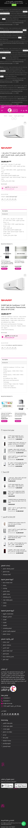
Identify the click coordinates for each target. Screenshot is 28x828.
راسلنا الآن (14, 5)
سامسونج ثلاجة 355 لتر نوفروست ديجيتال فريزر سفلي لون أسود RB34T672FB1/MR (7, 262)
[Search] (21, 110)
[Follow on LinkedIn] (15, 714)
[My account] (23, 110)
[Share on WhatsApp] (2, 200)
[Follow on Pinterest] (13, 714)
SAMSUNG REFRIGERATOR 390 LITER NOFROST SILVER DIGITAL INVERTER (20, 415)
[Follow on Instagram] (5, 714)
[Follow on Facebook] (2, 714)
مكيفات (10, 116)
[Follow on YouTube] (18, 714)
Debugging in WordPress (14, 39)
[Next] (27, 259)
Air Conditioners (9, 345)
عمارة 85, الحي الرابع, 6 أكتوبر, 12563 (12, 706)
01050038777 (6, 698)
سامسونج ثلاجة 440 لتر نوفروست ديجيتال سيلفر (19, 262)
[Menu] (2, 110)
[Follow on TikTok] (7, 714)
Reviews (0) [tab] (5, 214)
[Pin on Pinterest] (13, 200)
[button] (24, 823)
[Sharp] (6, 300)
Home (5, 116)
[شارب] (6, 148)
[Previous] (1, 259)
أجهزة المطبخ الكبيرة (19, 116)
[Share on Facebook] (5, 200)
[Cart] (26, 110)
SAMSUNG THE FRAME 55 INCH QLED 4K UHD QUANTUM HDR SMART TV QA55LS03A (6, 415)
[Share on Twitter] (7, 200)
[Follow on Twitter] (10, 714)
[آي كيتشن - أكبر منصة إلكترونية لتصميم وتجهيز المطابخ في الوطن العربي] (12, 110)
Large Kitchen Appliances (17, 345)
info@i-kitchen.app (7, 703)
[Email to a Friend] (10, 200)
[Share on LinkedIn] (15, 200)
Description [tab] (5, 211)
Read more (4, 268)
